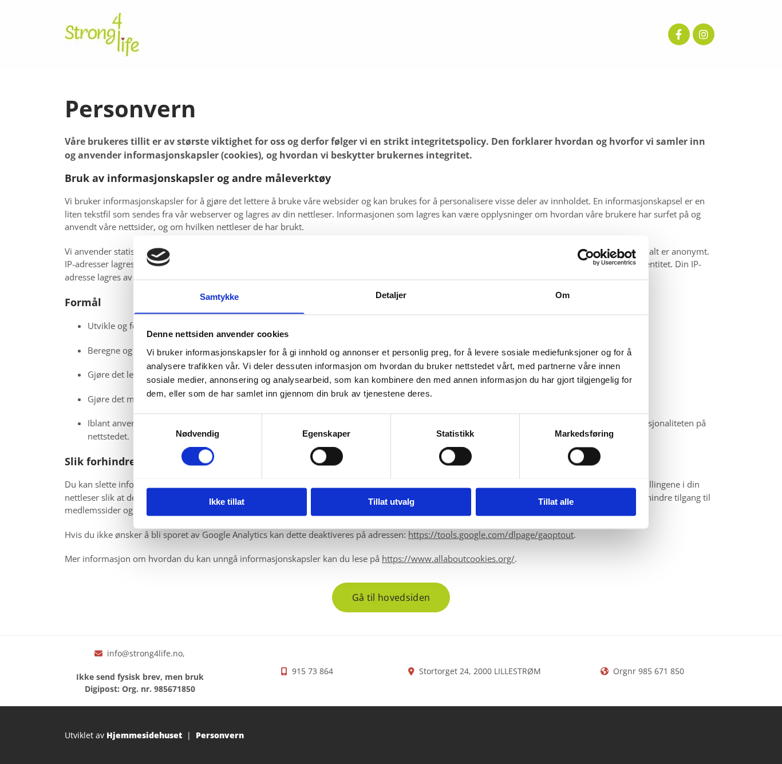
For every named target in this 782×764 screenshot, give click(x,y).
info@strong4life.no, (146, 653)
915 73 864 (312, 671)
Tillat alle (556, 501)
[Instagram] (703, 34)
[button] (391, 597)
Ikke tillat (226, 501)
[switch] (326, 456)
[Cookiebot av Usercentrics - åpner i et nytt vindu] (586, 257)
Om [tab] (562, 295)
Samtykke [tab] (219, 297)
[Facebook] (679, 34)
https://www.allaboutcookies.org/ (448, 558)
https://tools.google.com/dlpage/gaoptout (491, 534)
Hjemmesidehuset (144, 735)
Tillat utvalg (391, 501)
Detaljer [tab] (391, 295)
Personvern (220, 735)
